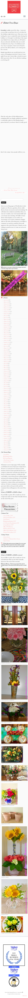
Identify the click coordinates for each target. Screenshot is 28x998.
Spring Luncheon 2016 (8, 525)
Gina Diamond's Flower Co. (12, 992)
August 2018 (6, 380)
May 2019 (6, 367)
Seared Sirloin (6, 537)
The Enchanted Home (7, 456)
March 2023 (6, 333)
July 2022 (6, 346)
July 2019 (6, 363)
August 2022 (6, 344)
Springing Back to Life (20, 192)
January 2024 (6, 321)
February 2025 (6, 304)
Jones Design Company (8, 460)
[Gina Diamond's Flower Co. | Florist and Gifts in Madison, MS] (14, 7)
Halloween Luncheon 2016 (9, 528)
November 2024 (6, 308)
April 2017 (6, 405)
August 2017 (6, 398)
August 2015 (6, 440)
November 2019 (6, 361)
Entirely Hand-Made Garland (9, 190)
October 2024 (6, 310)
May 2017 (6, 403)
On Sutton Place (7, 462)
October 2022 (6, 340)
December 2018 (6, 373)
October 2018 (6, 377)
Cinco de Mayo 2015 (8, 516)
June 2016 (6, 421)
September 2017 (6, 396)
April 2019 (6, 369)
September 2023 (7, 327)
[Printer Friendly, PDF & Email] (6, 182)
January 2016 (6, 430)
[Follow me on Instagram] (3, 16)
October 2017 (6, 394)
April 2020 (6, 356)
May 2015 (6, 444)
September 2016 (6, 415)
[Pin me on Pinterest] (5, 16)
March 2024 (6, 319)
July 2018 (6, 382)
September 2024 (7, 311)
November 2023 (7, 323)
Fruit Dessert (6, 519)
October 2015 (6, 436)
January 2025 (6, 306)
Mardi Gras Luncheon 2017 (9, 530)
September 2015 (6, 438)
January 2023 (6, 336)
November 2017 (6, 392)
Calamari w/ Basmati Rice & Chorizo (11, 539)
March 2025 (6, 302)
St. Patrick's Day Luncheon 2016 (11, 523)
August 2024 (6, 313)
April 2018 (6, 386)
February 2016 (6, 428)
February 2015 (6, 450)
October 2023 (6, 325)
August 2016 (6, 417)
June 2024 (6, 315)
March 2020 (6, 357)
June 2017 (6, 402)
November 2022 (7, 338)
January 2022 (6, 348)
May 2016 (6, 423)
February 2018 (6, 388)
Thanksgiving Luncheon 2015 (9, 521)
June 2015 (6, 442)
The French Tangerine (7, 458)
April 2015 (6, 446)
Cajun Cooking (6, 541)
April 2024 (6, 317)
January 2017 (6, 411)
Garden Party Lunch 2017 (9, 532)
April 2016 (6, 425)
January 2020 (6, 359)
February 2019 (6, 371)
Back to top (25, 995)
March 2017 (6, 407)
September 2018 (6, 379)
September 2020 (7, 354)
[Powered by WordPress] (22, 992)
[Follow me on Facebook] (2, 16)
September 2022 (7, 342)
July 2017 (6, 400)
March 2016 (6, 427)
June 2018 (6, 384)
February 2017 (6, 409)
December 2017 (6, 390)
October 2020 (6, 352)
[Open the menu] (24, 16)
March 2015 (6, 448)
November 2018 (6, 375)
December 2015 (6, 432)
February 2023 (7, 334)
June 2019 (6, 365)
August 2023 (6, 329)
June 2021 (6, 350)
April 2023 (6, 331)
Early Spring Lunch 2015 (9, 517)
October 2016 (6, 413)
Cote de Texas (6, 454)
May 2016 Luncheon (8, 527)
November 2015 (6, 434)
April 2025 (6, 300)
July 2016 (6, 419)
